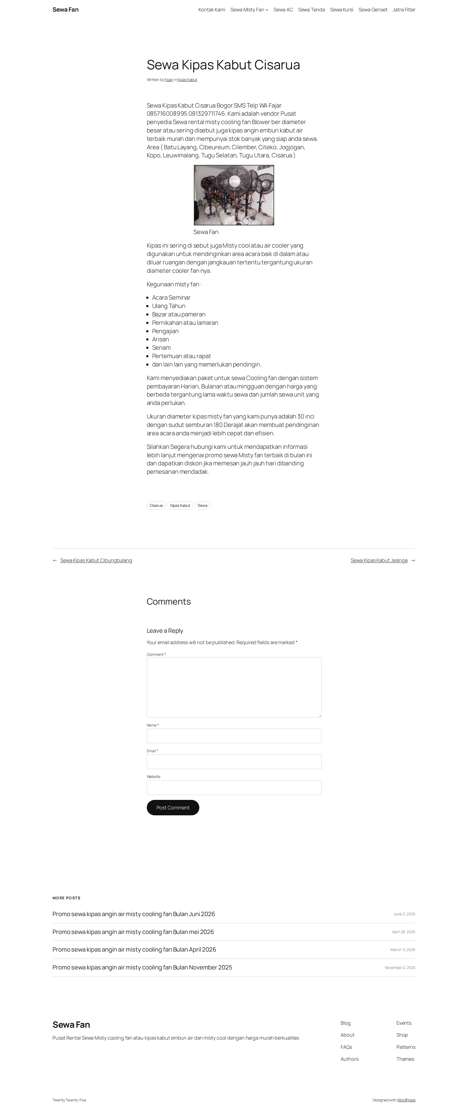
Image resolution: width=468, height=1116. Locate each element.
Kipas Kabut (187, 79)
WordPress (406, 1099)
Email (152, 750)
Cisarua (156, 505)
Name (153, 725)
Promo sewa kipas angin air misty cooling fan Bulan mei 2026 (134, 932)
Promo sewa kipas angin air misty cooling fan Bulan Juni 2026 (134, 914)
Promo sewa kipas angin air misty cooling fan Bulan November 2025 (142, 967)
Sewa (202, 505)
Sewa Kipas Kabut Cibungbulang (96, 560)
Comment (156, 654)
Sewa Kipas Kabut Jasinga (379, 560)
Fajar (169, 79)
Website (153, 776)
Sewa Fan (66, 9)
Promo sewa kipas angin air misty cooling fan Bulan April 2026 (134, 949)
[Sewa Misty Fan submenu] (266, 9)
